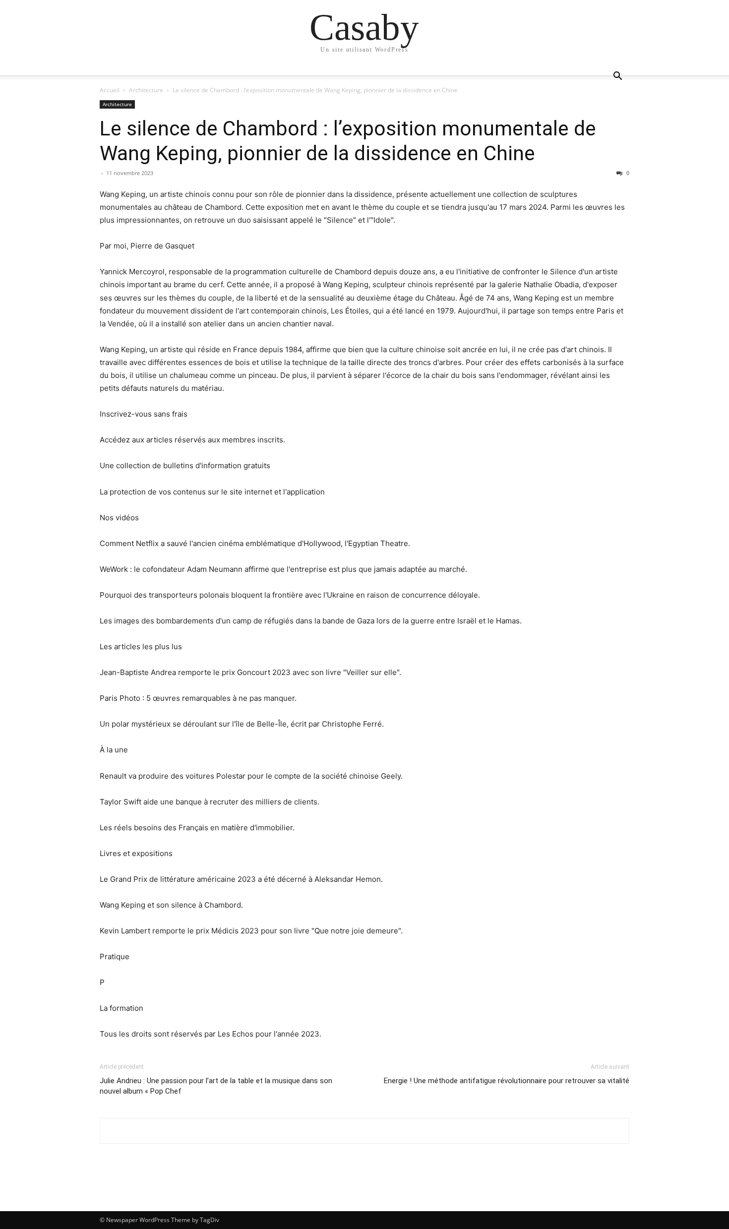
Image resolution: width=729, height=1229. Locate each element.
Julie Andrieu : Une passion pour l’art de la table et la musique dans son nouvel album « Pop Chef (216, 1086)
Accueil (110, 90)
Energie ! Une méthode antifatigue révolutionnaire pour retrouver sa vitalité (506, 1080)
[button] (617, 77)
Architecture (146, 90)
